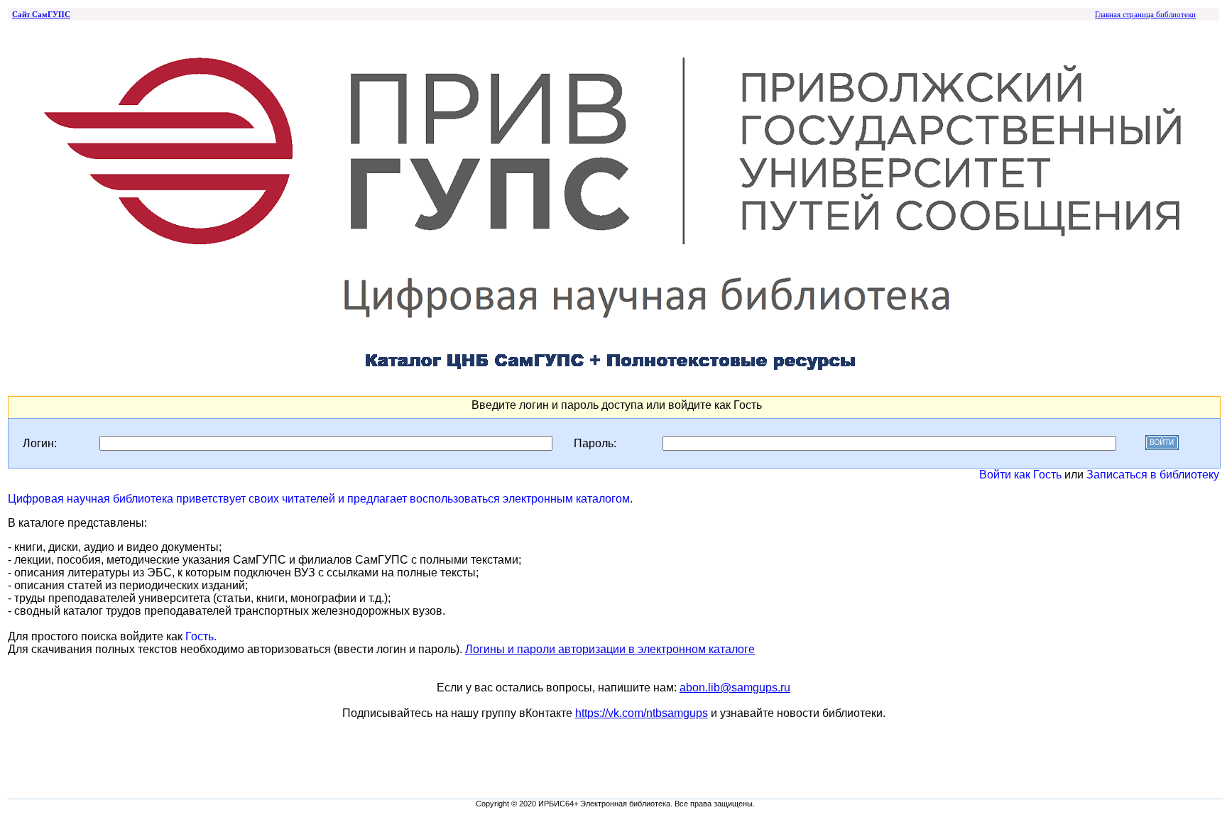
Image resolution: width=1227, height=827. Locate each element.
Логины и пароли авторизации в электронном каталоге (610, 649)
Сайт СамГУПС (41, 14)
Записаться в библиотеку (1152, 475)
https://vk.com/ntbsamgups (641, 713)
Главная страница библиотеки (1145, 14)
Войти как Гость (1020, 475)
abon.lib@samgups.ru (735, 687)
